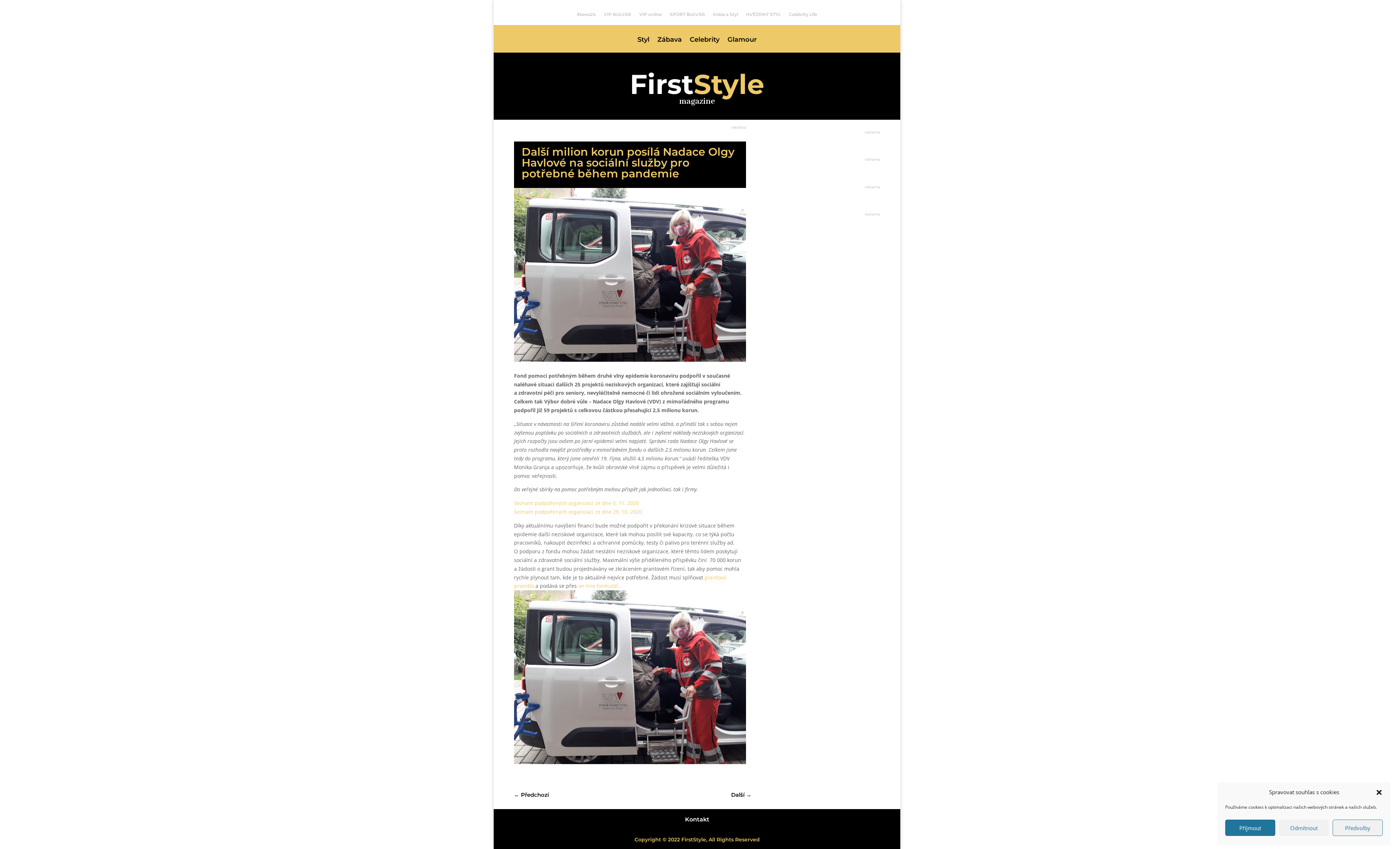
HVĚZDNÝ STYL (763, 14)
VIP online (650, 14)
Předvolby (1357, 828)
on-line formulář (598, 585)
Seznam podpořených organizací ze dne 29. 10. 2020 (578, 511)
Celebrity (705, 40)
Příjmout (1250, 828)
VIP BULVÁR (617, 14)
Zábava (669, 40)
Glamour (742, 40)
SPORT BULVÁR (687, 14)
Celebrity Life (803, 14)
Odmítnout (1304, 828)
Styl (643, 40)
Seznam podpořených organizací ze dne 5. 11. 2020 (576, 503)
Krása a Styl (725, 14)
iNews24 (586, 14)
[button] (1379, 792)
